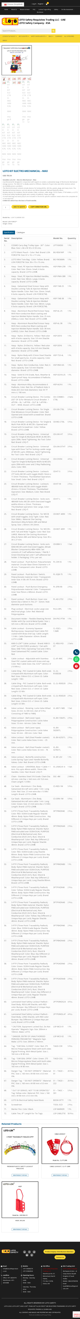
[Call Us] (76, 652)
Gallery (56, 9)
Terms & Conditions (35, 1315)
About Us (14, 9)
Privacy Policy (47, 1315)
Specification (9, 232)
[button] (29, 48)
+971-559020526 (28, 1271)
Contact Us (60, 1257)
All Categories (69, 36)
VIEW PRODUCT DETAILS (20, 1175)
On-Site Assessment (67, 9)
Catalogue (21, 232)
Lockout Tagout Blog (45, 9)
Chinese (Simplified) (14, 4)
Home (6, 9)
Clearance (58, 36)
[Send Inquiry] (76, 666)
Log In (34, 4)
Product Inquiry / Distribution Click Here (59, 1252)
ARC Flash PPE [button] (23, 36)
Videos (5, 40)
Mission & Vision (25, 9)
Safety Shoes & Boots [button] (38, 36)
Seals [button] (50, 36)
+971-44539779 (11, 1278)
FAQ (34, 9)
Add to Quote (19, 207)
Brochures (40, 12)
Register (40, 4)
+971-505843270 (28, 1269)
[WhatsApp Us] (76, 659)
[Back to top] (74, 1313)
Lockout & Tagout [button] (9, 36)
